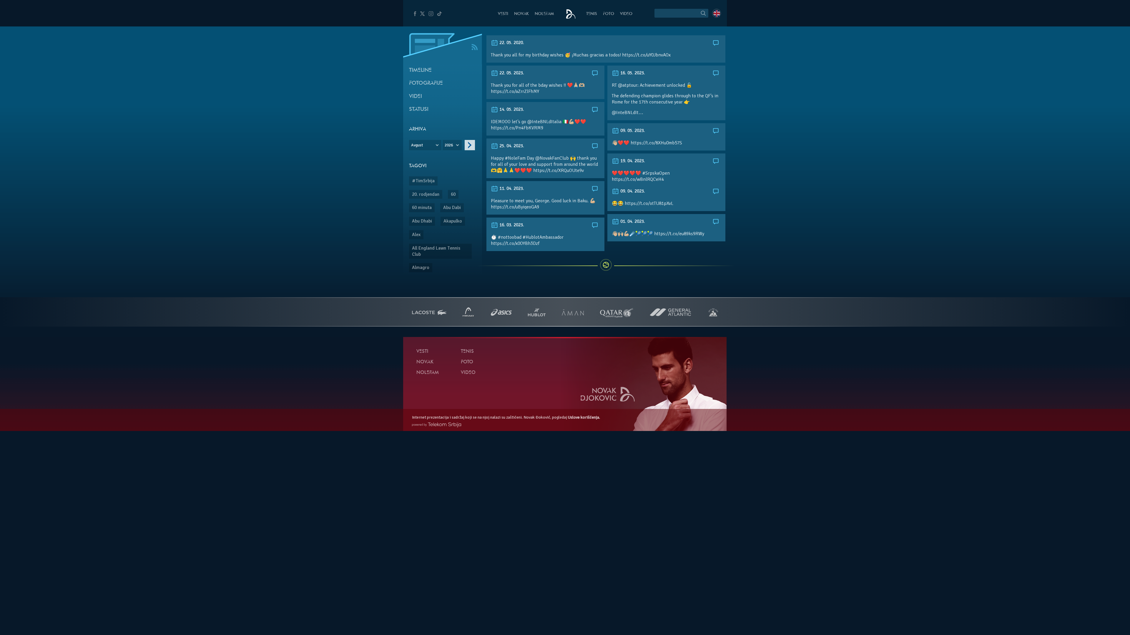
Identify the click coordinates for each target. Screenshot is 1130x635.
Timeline (420, 70)
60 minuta (422, 207)
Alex (416, 235)
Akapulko (452, 221)
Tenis (591, 14)
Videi (415, 96)
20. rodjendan (425, 194)
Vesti (503, 14)
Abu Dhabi (422, 221)
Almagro (420, 267)
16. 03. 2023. (511, 225)
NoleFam (544, 14)
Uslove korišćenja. (584, 417)
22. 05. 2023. (511, 73)
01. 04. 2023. (632, 221)
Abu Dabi (452, 207)
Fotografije (426, 83)
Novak (521, 14)
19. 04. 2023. (632, 161)
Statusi (418, 109)
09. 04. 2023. (632, 191)
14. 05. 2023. (511, 109)
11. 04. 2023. (511, 188)
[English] (716, 13)
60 (453, 194)
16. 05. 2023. (632, 73)
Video (626, 14)
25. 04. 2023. (511, 146)
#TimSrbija (423, 181)
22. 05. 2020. (511, 43)
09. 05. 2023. (632, 130)
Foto (608, 14)
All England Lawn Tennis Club (436, 251)
